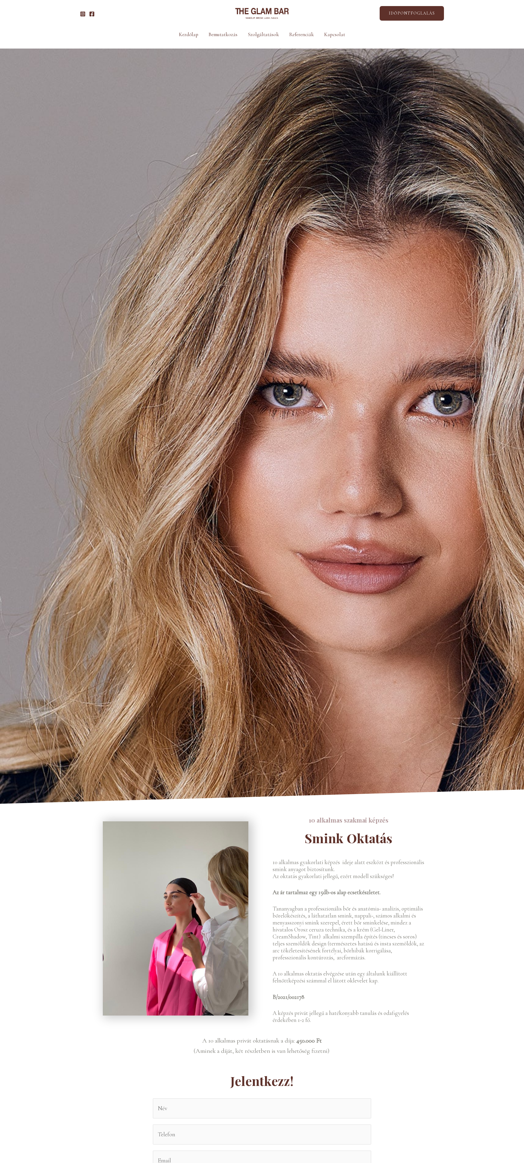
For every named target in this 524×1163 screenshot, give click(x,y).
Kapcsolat (334, 34)
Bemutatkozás (223, 34)
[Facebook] (92, 14)
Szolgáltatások (263, 34)
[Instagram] (83, 14)
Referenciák (301, 34)
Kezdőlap (188, 34)
